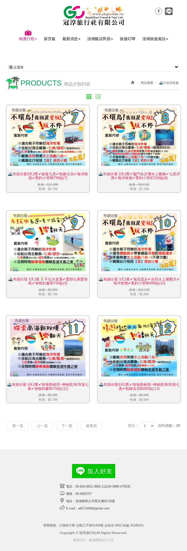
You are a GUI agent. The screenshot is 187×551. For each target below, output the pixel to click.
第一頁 (17, 426)
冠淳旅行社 (93, 16)
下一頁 (66, 426)
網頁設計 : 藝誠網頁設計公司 (93, 540)
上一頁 (42, 426)
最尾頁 (91, 426)
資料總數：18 (169, 425)
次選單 (18, 67)
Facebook (158, 11)
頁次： (133, 425)
